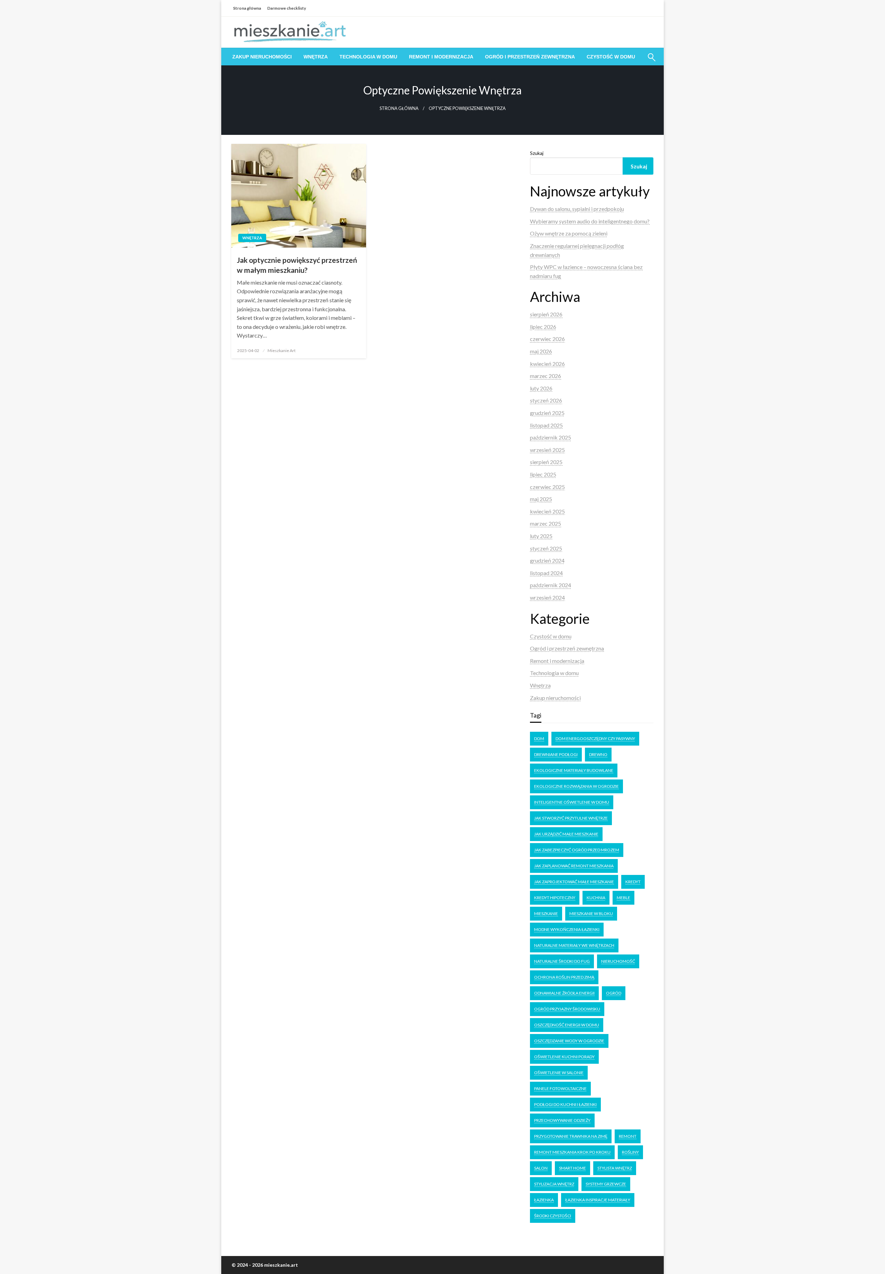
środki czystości (552, 1215)
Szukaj (536, 153)
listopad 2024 (546, 573)
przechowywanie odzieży (562, 1120)
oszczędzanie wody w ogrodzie (569, 1040)
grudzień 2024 (547, 560)
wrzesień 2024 (547, 597)
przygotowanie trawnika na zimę (570, 1136)
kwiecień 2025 (547, 511)
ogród (613, 993)
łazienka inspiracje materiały (597, 1199)
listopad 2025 (546, 425)
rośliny (630, 1152)
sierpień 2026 (546, 314)
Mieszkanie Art (282, 350)
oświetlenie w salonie (559, 1072)
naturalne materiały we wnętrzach (574, 945)
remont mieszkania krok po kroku (572, 1152)
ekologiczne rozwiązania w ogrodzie (576, 786)
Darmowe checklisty (286, 8)
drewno (598, 754)
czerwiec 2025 (547, 486)
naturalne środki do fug (562, 961)
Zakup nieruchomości (262, 56)
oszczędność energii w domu (566, 1024)
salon (541, 1168)
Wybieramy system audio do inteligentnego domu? (590, 221)
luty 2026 (541, 388)
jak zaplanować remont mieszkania (574, 865)
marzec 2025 (545, 523)
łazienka (544, 1199)
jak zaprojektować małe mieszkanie (574, 881)
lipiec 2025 (543, 474)
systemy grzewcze (606, 1184)
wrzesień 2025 (547, 449)
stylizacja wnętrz (554, 1184)
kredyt (633, 881)
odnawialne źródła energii (564, 993)
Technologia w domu (368, 56)
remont (627, 1136)
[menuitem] (262, 56)
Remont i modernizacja (441, 56)
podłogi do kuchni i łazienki (565, 1104)
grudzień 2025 (547, 412)
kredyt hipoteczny (554, 897)
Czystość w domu (611, 56)
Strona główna (247, 8)
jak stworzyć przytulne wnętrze (571, 818)
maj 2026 (541, 351)
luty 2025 (541, 536)
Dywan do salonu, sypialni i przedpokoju (577, 208)
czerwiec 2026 (547, 338)
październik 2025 (550, 437)
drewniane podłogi (556, 754)
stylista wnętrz (614, 1168)
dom (539, 738)
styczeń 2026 (546, 400)
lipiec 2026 (543, 326)
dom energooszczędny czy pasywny (595, 738)
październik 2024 (550, 585)
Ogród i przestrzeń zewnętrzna (530, 56)
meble (623, 897)
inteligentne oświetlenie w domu (571, 802)
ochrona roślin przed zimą (564, 977)
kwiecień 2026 (547, 363)
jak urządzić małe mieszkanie (566, 834)
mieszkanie (546, 913)
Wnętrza (316, 56)
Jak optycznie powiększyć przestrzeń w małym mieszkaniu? (297, 265)
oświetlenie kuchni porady (564, 1056)
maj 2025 (541, 499)
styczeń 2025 (546, 548)
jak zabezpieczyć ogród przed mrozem (576, 849)
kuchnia (596, 897)
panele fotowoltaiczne (560, 1088)
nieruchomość (618, 961)
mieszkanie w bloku (591, 913)
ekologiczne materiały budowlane (573, 770)
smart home (572, 1168)
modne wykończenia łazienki (566, 929)
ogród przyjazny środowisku (567, 1009)
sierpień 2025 (546, 462)
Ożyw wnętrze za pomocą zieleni (568, 233)
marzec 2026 (545, 375)
